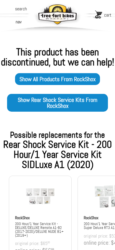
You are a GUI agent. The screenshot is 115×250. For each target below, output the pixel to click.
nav (19, 22)
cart (107, 15)
